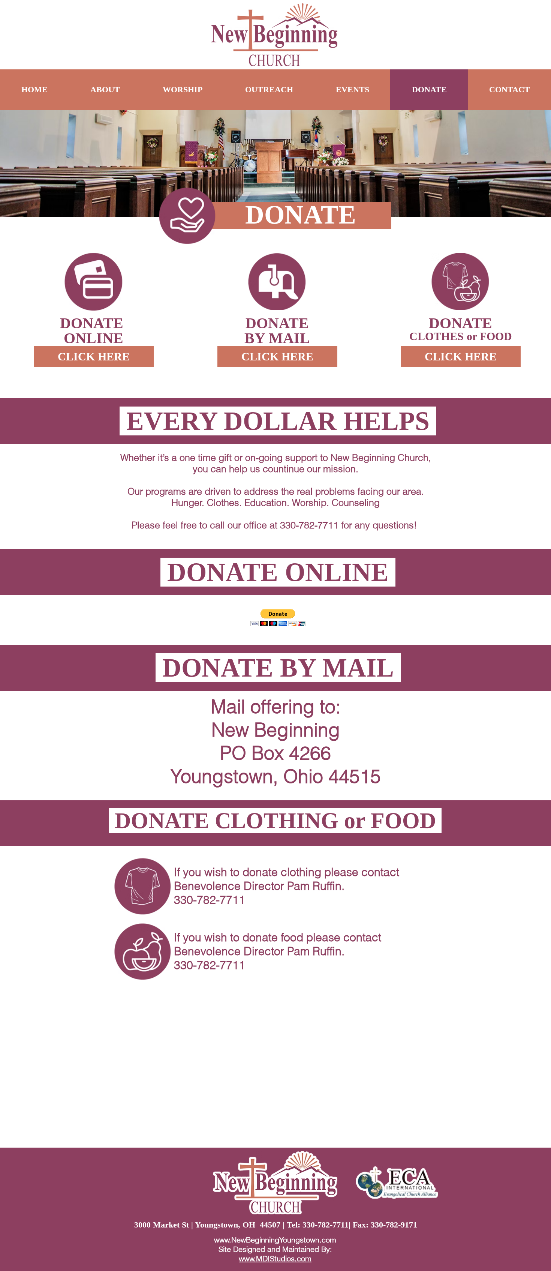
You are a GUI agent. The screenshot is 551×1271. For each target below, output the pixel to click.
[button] (277, 617)
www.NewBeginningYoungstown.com (275, 1239)
